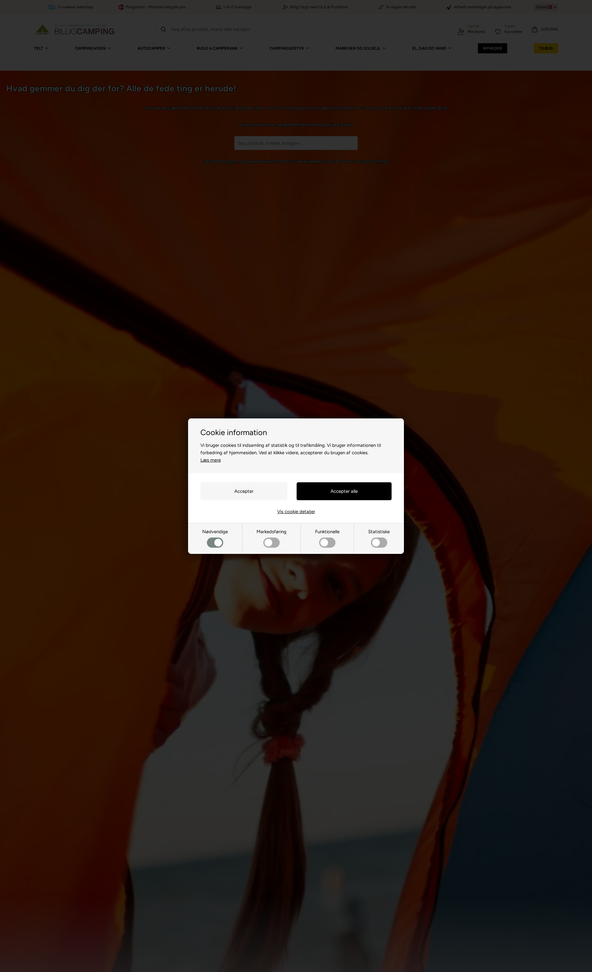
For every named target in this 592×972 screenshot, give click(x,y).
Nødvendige (215, 531)
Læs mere (210, 460)
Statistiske (379, 531)
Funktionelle (327, 531)
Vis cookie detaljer (296, 511)
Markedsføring (271, 531)
